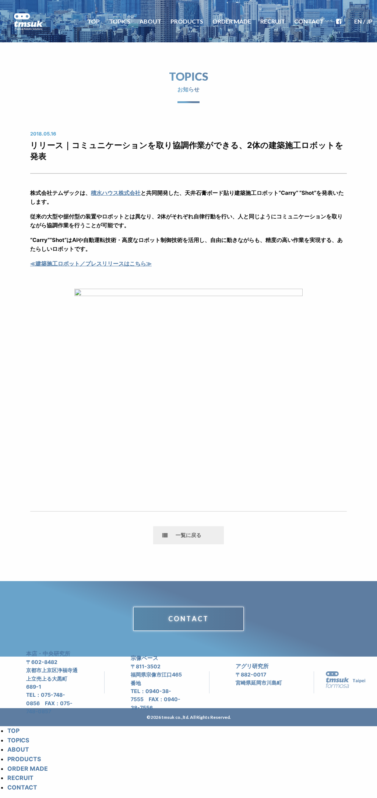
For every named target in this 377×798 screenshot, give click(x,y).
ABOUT (150, 21)
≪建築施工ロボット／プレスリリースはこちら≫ (91, 263)
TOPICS (119, 21)
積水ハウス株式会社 (116, 192)
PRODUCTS (186, 21)
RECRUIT (272, 21)
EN (358, 21)
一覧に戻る (188, 535)
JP (369, 21)
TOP (93, 21)
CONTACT (309, 21)
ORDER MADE (231, 21)
